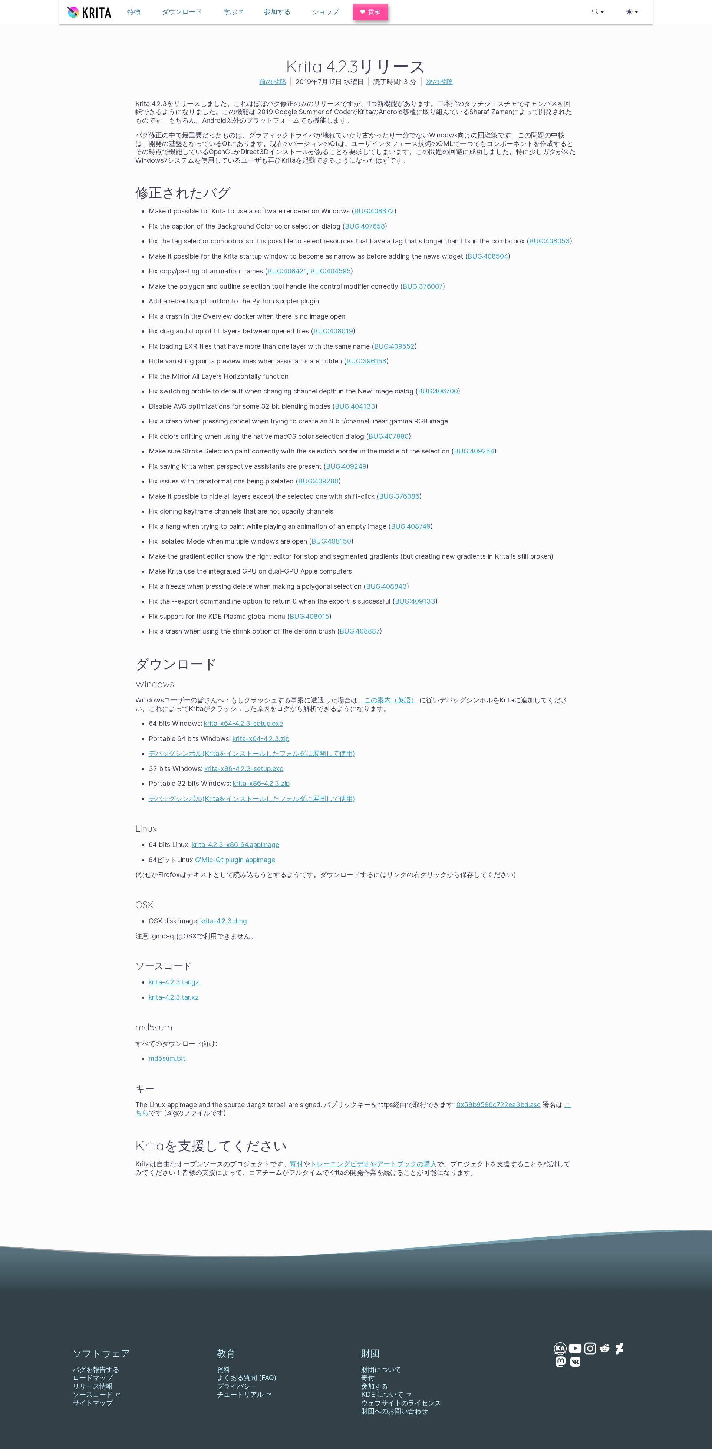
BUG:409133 (415, 601)
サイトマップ (93, 1403)
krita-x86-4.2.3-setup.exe (243, 768)
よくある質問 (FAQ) (246, 1378)
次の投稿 (439, 82)
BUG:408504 (488, 256)
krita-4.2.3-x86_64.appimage (235, 844)
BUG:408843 (386, 586)
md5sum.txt (167, 1058)
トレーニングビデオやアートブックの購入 (373, 1164)
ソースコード (94, 1394)
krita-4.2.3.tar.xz (174, 997)
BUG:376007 (423, 286)
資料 (223, 1369)
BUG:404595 (330, 271)
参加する (374, 1386)
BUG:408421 (287, 271)
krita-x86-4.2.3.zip (261, 783)
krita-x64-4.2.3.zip (261, 738)
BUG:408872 (374, 211)
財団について (381, 1369)
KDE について (383, 1394)
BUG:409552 (394, 346)
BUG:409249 (346, 466)
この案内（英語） (391, 700)
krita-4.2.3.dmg (223, 921)
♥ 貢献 (370, 12)
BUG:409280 (318, 481)
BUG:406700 (438, 391)
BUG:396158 (366, 361)
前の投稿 (272, 82)
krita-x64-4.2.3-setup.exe (243, 723)
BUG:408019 (333, 331)
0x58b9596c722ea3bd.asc (498, 1105)
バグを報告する (96, 1369)
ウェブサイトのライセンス (401, 1403)
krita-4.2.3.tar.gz (174, 982)
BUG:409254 (474, 451)
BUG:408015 (309, 616)
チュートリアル (241, 1394)
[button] (598, 11)
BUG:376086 (399, 496)
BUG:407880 (389, 436)
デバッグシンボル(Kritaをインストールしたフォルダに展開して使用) (252, 753)
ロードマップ (93, 1378)
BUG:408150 (331, 541)
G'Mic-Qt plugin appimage (235, 860)
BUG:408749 (411, 526)
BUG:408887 (360, 631)
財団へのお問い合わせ (394, 1411)
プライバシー (237, 1386)
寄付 (296, 1164)
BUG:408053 (549, 241)
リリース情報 (93, 1386)
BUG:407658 (365, 226)
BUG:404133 (355, 406)
